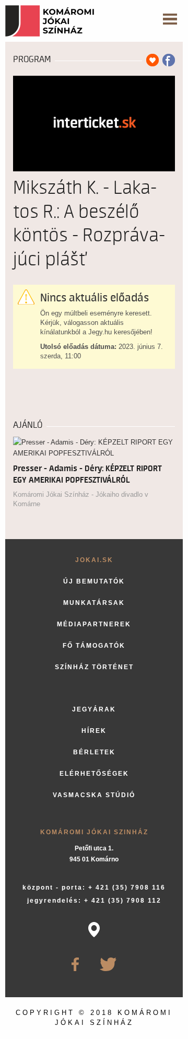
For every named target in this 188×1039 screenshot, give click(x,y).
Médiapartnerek (94, 624)
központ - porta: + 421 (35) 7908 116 (94, 887)
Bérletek (94, 752)
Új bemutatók (94, 581)
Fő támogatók (94, 646)
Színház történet (94, 667)
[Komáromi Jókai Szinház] (49, 21)
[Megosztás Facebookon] (168, 60)
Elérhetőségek (94, 774)
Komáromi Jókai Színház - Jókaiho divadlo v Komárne (80, 499)
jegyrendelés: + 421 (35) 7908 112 (94, 900)
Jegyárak (94, 709)
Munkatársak (94, 603)
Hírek (94, 731)
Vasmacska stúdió (94, 795)
